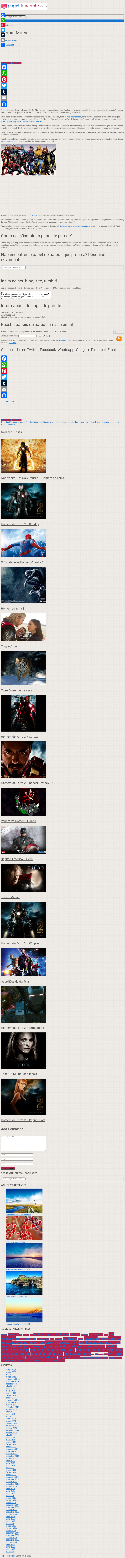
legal (66, 1338)
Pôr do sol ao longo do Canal (18, 1269)
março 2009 (11, 1526)
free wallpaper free (43, 1339)
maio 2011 (10, 1465)
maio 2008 (10, 1549)
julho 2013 (10, 1412)
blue (31, 1335)
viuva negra (10, 424)
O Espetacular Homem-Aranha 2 (22, 562)
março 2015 (11, 1377)
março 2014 (11, 1393)
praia (92, 1354)
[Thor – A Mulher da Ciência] (62, 1050)
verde (106, 1354)
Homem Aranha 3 (12, 608)
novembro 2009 (12, 1507)
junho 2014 (10, 1388)
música (73, 1338)
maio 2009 (10, 1521)
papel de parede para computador (52, 1350)
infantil (52, 1339)
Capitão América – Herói (17, 859)
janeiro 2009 (11, 1530)
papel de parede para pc (47, 1354)
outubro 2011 (11, 1454)
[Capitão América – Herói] (62, 840)
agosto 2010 (11, 1486)
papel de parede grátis (62, 1342)
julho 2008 (10, 1544)
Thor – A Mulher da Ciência (19, 1074)
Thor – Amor (9, 646)
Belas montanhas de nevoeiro (18, 1215)
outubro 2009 (11, 1509)
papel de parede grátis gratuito (99, 1342)
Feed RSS (12, 343)
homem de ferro (82, 422)
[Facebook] (62, 67)
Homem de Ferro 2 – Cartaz (19, 736)
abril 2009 (10, 1523)
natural (80, 1339)
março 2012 (11, 1442)
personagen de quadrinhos (108, 422)
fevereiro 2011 (12, 1472)
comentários (11, 141)
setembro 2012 (12, 1430)
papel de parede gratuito (28, 1342)
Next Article (16, 63)
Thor (3, 424)
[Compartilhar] (62, 104)
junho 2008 (10, 1547)
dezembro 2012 (13, 1423)
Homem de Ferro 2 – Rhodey (20, 524)
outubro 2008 (11, 1537)
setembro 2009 (12, 1512)
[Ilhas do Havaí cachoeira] (24, 1294)
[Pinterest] (62, 79)
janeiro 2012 (11, 1447)
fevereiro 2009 (12, 1528)
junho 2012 (10, 1437)
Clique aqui (34, 215)
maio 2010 (10, 1493)
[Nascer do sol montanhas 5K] (24, 1322)
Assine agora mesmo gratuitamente (75, 226)
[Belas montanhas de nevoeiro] (24, 1212)
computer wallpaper (55, 1334)
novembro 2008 (12, 1535)
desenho (75, 1334)
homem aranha (68, 422)
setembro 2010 (12, 1484)
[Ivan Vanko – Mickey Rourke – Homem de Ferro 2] (62, 456)
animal (11, 1334)
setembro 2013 (12, 1407)
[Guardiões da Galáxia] (62, 962)
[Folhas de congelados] (24, 1240)
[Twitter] (62, 86)
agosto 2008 (11, 1542)
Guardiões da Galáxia (15, 981)
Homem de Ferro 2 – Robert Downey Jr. (27, 783)
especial (93, 1334)
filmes (106, 1335)
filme (100, 1334)
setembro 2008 (12, 1540)
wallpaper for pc (69, 1357)
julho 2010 (10, 1488)
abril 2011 (10, 1468)
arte (16, 1334)
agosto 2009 (11, 1514)
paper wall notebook (77, 1354)
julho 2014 (10, 1386)
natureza (91, 1338)
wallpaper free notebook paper (94, 1358)
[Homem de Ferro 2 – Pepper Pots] (62, 1097)
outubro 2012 (11, 1428)
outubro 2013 (11, 1405)
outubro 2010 (11, 1482)
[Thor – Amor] (62, 627)
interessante (58, 1339)
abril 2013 (10, 1416)
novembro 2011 (12, 1451)
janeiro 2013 (11, 1421)
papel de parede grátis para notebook (80, 1346)
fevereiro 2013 (12, 1419)
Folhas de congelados (15, 1242)
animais (4, 1335)
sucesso (101, 1354)
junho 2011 (10, 1463)
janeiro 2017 (11, 1372)
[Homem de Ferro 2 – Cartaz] (62, 713)
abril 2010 (10, 1495)
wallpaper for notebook (41, 1357)
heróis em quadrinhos (39, 422)
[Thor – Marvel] (62, 878)
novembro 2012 (12, 1426)
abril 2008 (10, 1551)
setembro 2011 (12, 1456)
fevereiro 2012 (12, 1444)
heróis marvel (55, 422)
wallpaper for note (13, 1357)
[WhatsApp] (62, 73)
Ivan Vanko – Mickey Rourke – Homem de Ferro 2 (33, 478)
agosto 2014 (11, 1384)
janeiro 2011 (11, 1475)
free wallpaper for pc (26, 1339)
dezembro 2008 (13, 1533)
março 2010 (11, 1498)
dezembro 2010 (13, 1477)
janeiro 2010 (11, 1502)
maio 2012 (10, 1440)
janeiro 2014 (11, 1398)
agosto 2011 (11, 1458)
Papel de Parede (8, 1556)
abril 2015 (10, 1374)
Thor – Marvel (10, 897)
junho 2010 (10, 1491)
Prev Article (6, 63)
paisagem (103, 1339)
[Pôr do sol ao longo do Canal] (24, 1267)
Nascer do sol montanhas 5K (18, 1324)
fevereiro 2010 (12, 1500)
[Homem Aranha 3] (62, 585)
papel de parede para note (93, 1350)
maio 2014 (10, 1391)
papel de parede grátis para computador (28, 1346)
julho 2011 (10, 1461)
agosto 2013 (11, 1409)
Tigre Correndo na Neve (16, 690)
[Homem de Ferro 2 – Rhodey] (62, 501)
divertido (84, 1335)
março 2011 (11, 1470)
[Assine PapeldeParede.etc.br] (119, 338)
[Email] (62, 98)
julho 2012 (10, 1435)
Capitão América (12, 422)
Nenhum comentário (9, 40)
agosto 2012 (11, 1433)
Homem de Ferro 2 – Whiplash (21, 943)
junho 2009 (10, 1519)
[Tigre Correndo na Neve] (62, 668)
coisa (22, 422)
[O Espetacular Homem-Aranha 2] (62, 543)
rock (96, 1354)
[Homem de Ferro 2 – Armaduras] (62, 1004)
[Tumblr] (62, 92)
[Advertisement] (50, 195)
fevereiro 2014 (12, 1395)
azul (20, 1335)
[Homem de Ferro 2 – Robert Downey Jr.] (62, 759)
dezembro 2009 (13, 1505)
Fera (28, 422)
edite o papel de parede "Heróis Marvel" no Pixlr (21, 121)
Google (62, 340)
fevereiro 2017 (12, 1370)
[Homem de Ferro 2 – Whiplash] (62, 920)
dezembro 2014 (13, 1379)
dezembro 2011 (13, 1449)
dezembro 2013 (13, 1400)
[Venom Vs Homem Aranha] (62, 802)
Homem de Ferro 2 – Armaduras (22, 1028)
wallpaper (115, 1354)
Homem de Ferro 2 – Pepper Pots (23, 1120)
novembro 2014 (12, 1381)
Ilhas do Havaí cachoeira (16, 1297)
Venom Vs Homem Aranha (18, 821)
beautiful (26, 1335)
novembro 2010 (12, 1479)
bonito (37, 1334)
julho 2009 (10, 1516)
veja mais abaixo (74, 117)
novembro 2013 (12, 1402)
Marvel (93, 422)
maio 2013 (10, 1414)
